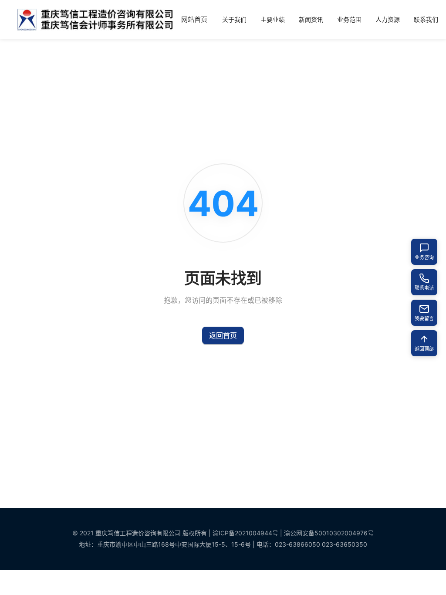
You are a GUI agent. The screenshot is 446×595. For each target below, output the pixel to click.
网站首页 (194, 19)
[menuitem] (194, 20)
